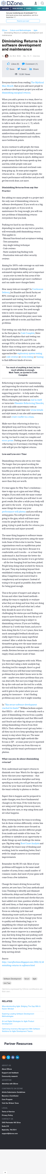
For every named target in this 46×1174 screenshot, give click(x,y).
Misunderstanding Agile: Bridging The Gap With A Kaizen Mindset (21, 1007)
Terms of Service (8, 1111)
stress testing (27, 357)
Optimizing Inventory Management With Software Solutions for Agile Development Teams (21, 1029)
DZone (4, 30)
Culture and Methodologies (20, 30)
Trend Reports (17, 8)
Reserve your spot (23, 21)
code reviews (12, 357)
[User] (35, 3)
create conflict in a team (22, 417)
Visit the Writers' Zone (10, 1103)
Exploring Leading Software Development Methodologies (18, 1014)
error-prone (7, 440)
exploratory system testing (29, 353)
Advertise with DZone (10, 1083)
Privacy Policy (7, 1115)
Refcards (5, 8)
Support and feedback (10, 1072)
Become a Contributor (10, 1096)
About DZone (7, 1069)
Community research (10, 1076)
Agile (35, 30)
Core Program (7, 1099)
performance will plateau (14, 511)
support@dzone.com (10, 1133)
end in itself (36, 400)
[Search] (42, 3)
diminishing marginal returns (16, 92)
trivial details (37, 410)
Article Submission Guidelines (13, 1092)
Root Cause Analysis (30, 843)
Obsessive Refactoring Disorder (28, 403)
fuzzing (39, 357)
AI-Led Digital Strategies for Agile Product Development (18, 1022)
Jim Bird (12, 56)
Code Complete (28, 333)
